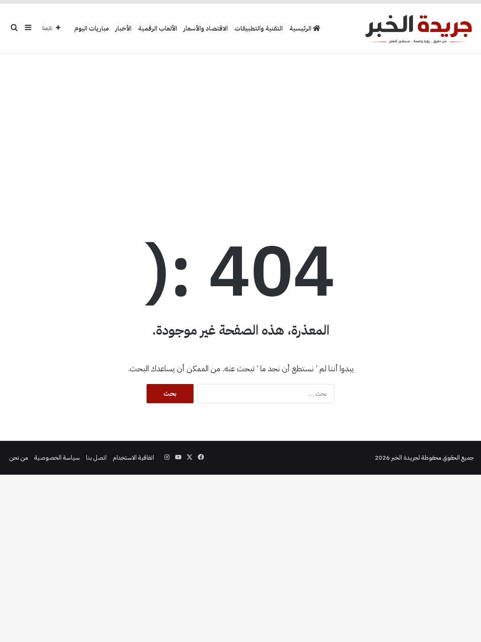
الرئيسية (301, 28)
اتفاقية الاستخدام (133, 457)
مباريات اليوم (91, 28)
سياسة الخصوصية (57, 457)
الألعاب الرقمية (157, 28)
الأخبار (124, 28)
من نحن (18, 457)
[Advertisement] (240, 129)
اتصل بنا (96, 457)
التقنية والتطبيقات (258, 28)
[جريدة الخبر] (418, 28)
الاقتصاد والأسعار (206, 28)
